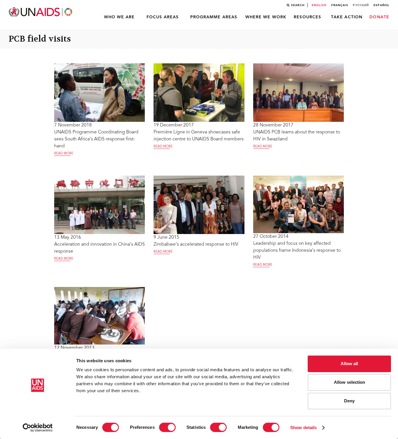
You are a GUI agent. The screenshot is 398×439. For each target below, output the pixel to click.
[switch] (167, 427)
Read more (63, 153)
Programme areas (213, 17)
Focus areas (163, 17)
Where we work (265, 17)
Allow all (349, 363)
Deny (349, 400)
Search (297, 5)
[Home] (41, 12)
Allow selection (349, 382)
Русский (361, 5)
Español (381, 5)
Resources (307, 17)
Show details (303, 427)
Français (339, 5)
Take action (346, 17)
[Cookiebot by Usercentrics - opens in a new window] (37, 427)
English (319, 5)
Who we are (119, 17)
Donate (379, 17)
